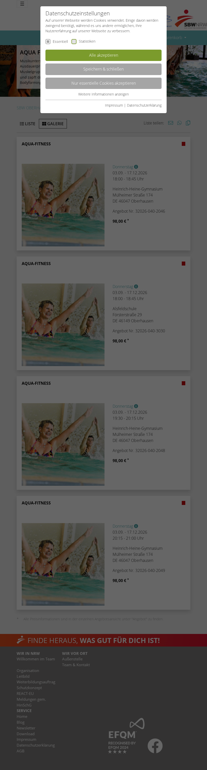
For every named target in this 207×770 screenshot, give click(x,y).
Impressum (114, 105)
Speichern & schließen (103, 69)
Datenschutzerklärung (144, 105)
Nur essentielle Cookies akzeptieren (103, 83)
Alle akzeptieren (103, 55)
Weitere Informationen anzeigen (103, 94)
